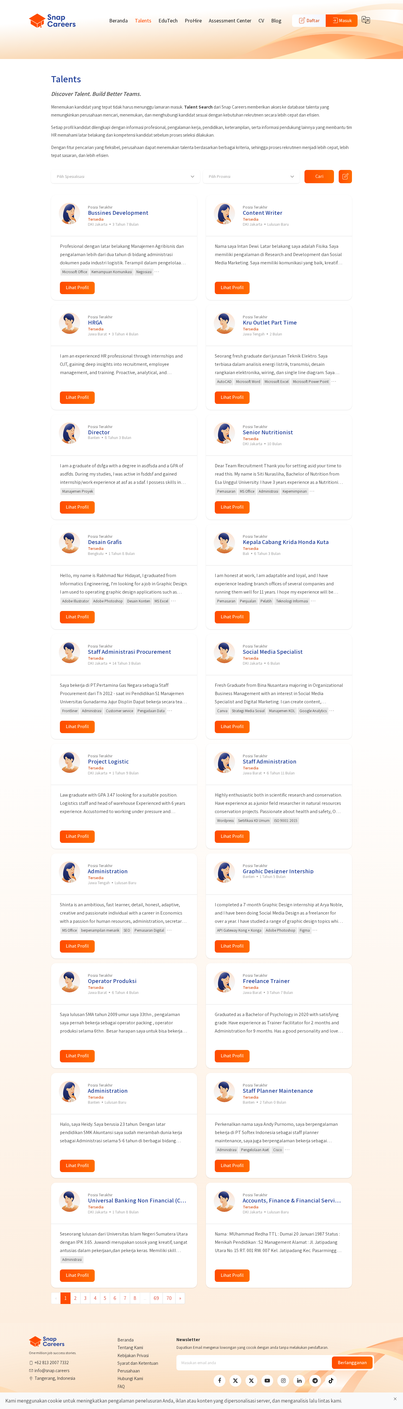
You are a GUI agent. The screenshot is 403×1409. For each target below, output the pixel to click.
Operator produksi (112, 980)
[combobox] (125, 176)
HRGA (95, 322)
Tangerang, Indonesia (55, 1378)
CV (261, 20)
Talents (143, 20)
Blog (276, 20)
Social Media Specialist (273, 651)
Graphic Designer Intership (278, 871)
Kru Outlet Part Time (270, 322)
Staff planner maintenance (278, 1090)
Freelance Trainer (266, 980)
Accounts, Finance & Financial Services (293, 1200)
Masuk (345, 20)
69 (156, 1298)
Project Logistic (108, 761)
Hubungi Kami (130, 1378)
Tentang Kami (130, 1347)
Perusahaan (128, 1371)
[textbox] (67, 176)
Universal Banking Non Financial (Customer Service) (138, 1200)
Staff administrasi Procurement (129, 651)
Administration (108, 871)
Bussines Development (118, 212)
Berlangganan (352, 1362)
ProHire (193, 20)
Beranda (118, 20)
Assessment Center (230, 20)
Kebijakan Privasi (133, 1355)
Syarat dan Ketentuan (137, 1363)
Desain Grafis (105, 541)
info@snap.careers (52, 1370)
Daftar (313, 20)
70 (169, 1298)
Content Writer (262, 212)
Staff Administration (269, 761)
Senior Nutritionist (268, 432)
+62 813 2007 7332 (52, 1362)
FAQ (121, 1386)
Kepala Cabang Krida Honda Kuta (286, 541)
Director (99, 432)
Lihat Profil (77, 287)
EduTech (168, 20)
